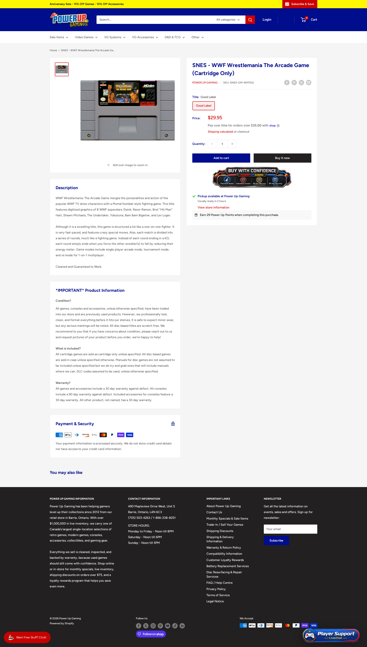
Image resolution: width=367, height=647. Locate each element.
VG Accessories (143, 37)
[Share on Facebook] (287, 82)
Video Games (84, 37)
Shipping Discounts (219, 531)
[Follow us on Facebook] (138, 625)
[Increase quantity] (232, 144)
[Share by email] (308, 82)
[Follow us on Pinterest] (160, 625)
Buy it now (282, 158)
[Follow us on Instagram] (153, 625)
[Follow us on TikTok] (175, 625)
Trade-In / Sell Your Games (224, 524)
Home (53, 50)
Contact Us (214, 512)
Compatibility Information (224, 553)
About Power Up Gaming (223, 506)
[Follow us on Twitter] (146, 625)
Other (196, 37)
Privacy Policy (216, 589)
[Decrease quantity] (212, 144)
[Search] (250, 19)
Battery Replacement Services (227, 566)
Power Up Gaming (205, 82)
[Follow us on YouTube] (167, 625)
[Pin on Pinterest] (294, 82)
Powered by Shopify (62, 623)
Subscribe (276, 540)
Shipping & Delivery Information (220, 539)
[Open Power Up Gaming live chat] (331, 635)
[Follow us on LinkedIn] (182, 625)
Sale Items (57, 37)
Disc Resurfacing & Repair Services (224, 574)
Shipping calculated (220, 131)
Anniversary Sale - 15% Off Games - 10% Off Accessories (87, 4)
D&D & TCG (173, 37)
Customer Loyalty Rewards (225, 560)
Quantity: (198, 144)
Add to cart (221, 158)
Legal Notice (215, 601)
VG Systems (112, 37)
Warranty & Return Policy (223, 547)
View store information (213, 207)
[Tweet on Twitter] (301, 82)
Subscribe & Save (302, 4)
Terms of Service (218, 595)
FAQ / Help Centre (219, 583)
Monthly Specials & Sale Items (227, 518)
